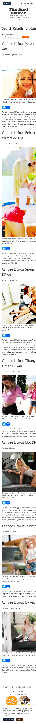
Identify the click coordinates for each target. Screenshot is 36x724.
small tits (8, 352)
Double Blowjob (7, 512)
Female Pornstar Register (24, 665)
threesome (5, 672)
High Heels (26, 256)
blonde (4, 342)
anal (22, 112)
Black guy (18, 510)
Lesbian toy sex (7, 258)
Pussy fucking (12, 350)
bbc (13, 510)
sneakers (17, 261)
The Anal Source (18, 11)
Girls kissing (18, 119)
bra (9, 117)
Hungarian (20, 594)
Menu (7, 3)
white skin (12, 354)
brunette (5, 431)
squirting (12, 436)
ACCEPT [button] (19, 719)
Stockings (19, 436)
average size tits (7, 114)
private (11, 591)
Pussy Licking (22, 350)
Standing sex (25, 261)
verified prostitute (27, 520)
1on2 (22, 340)
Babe (15, 114)
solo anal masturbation (20, 352)
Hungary (16, 515)
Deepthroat (26, 431)
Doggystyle (6, 594)
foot (3, 434)
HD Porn (28, 434)
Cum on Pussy (28, 668)
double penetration (20, 670)
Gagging (11, 119)
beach (28, 114)
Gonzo (8, 434)
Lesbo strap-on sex (17, 122)
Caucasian (12, 431)
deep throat (31, 117)
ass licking (27, 253)
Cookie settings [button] (8, 719)
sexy (19, 596)
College (18, 431)
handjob (25, 119)
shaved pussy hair (13, 124)
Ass (25, 429)
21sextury (12, 665)
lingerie (26, 122)
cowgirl (13, 117)
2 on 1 (28, 508)
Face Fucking (25, 512)
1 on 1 (23, 508)
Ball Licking (22, 114)
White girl (13, 126)
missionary (28, 594)
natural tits (30, 258)
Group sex (14, 434)
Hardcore (21, 434)
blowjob (5, 117)
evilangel (12, 429)
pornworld (12, 112)
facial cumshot (20, 345)
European (5, 256)
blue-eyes (17, 342)
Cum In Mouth (21, 117)
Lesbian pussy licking (9, 347)
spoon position (25, 124)
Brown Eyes (25, 342)
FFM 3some (30, 345)
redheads (30, 350)
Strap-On (33, 261)
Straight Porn (27, 436)
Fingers (11, 256)
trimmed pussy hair (14, 520)
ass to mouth (31, 429)
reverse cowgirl (20, 517)
